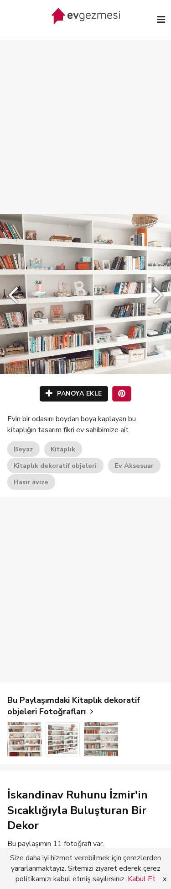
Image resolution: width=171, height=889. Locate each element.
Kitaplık (63, 449)
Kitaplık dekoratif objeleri (55, 465)
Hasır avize (31, 482)
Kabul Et (141, 879)
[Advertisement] (85, 118)
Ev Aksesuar (134, 465)
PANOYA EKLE (78, 393)
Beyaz (23, 449)
